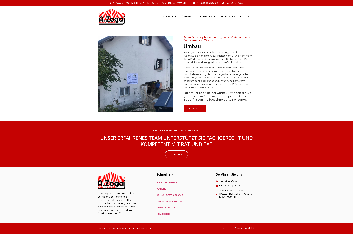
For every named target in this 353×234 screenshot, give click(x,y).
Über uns (187, 16)
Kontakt (245, 16)
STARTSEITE (169, 16)
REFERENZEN (227, 16)
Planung (161, 188)
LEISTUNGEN (205, 16)
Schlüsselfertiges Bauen (170, 195)
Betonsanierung (166, 207)
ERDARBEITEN (163, 213)
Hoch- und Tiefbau (167, 182)
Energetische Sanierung (170, 201)
